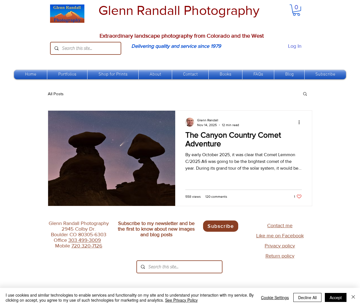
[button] (112, 74)
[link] (296, 10)
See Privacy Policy (181, 300)
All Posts (56, 93)
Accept (336, 297)
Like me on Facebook (280, 235)
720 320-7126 (86, 246)
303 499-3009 (84, 240)
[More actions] (301, 122)
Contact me (279, 225)
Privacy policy (280, 246)
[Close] (353, 297)
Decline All (307, 297)
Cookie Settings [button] (275, 297)
